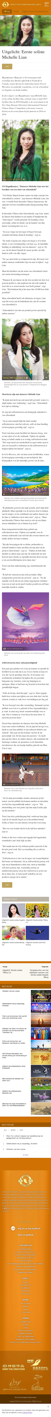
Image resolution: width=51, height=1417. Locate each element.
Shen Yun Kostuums (25, 1330)
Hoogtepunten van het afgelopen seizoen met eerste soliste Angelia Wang (39, 974)
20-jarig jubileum (25, 1249)
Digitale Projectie (25, 1333)
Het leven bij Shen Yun (25, 1258)
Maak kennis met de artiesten (25, 1269)
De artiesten (25, 1288)
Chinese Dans (25, 1322)
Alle (5, 1130)
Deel (7, 66)
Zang (25, 1327)
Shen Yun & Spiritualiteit (25, 1266)
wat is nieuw (25, 1303)
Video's (25, 1278)
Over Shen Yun (25, 1245)
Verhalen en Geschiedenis (25, 1339)
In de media (25, 1294)
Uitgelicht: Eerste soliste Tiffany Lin (12, 971)
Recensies (26, 1291)
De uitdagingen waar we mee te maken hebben (25, 1263)
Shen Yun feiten (25, 1260)
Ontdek (25, 1318)
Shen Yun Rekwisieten (25, 1336)
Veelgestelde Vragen (25, 1272)
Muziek (25, 1324)
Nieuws (16, 11)
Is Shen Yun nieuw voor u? (25, 1252)
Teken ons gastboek (25, 1234)
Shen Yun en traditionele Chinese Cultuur (25, 1342)
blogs (26, 1309)
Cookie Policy (27, 1412)
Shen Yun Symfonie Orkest (25, 1255)
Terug (8, 11)
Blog (21, 1130)
